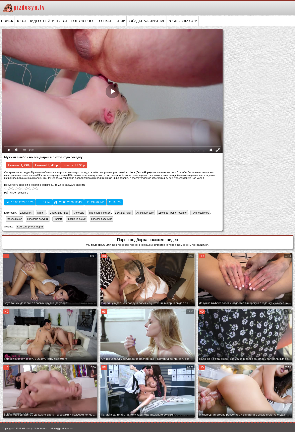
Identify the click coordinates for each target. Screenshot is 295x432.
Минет (41, 212)
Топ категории (111, 21)
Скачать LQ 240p (19, 165)
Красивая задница (101, 219)
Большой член (123, 212)
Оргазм (58, 219)
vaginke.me (155, 21)
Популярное (83, 21)
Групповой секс (200, 212)
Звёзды (135, 21)
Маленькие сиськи (99, 212)
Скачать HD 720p (73, 165)
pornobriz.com (182, 21)
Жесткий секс (14, 219)
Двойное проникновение (173, 212)
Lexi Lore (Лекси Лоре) (29, 227)
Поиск (7, 21)
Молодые (78, 212)
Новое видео (28, 21)
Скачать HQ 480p (46, 165)
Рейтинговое (56, 21)
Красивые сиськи (76, 219)
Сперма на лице (59, 212)
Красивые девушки (38, 219)
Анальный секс (145, 212)
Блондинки (26, 212)
